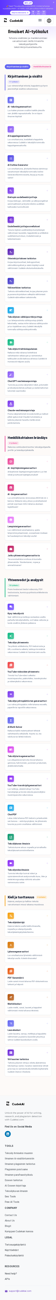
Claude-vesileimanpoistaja (21, 410)
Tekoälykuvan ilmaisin (19, 843)
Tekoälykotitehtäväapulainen (22, 349)
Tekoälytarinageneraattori (21, 756)
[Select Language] (49, 20)
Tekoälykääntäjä (16, 922)
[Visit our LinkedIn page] (8, 1134)
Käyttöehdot (12, 1250)
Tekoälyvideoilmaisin (18, 870)
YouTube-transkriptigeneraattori (25, 785)
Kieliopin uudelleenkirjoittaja (22, 197)
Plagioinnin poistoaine (16, 1169)
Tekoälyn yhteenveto (18, 642)
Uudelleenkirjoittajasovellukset (24, 226)
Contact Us (11, 1215)
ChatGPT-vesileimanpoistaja (22, 381)
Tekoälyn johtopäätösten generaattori (27, 701)
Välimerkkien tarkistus (19, 287)
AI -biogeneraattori (17, 494)
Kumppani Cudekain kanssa (19, 1231)
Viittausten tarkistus (18, 1059)
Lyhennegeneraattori (18, 951)
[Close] (53, 2)
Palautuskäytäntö (14, 1255)
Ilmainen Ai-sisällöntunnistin (19, 1158)
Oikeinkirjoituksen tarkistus (22, 258)
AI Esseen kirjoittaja (15, 1185)
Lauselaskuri (14, 1030)
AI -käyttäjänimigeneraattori (22, 468)
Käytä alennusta (19, 13)
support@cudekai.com (20, 1291)
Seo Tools (10, 1196)
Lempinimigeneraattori (19, 526)
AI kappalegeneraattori (19, 136)
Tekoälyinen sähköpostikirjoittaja (25, 317)
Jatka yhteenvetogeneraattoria (24, 555)
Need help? (11, 1273)
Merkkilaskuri (15, 1004)
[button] (17, 66)
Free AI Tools (12, 1201)
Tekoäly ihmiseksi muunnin (19, 1153)
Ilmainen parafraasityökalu (19, 1174)
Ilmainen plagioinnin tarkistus (20, 1164)
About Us (10, 1220)
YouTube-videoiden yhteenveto (23, 672)
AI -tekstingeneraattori (19, 107)
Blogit (8, 1226)
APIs (7, 1279)
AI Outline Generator (18, 165)
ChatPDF (12, 814)
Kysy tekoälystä (16, 613)
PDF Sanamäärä (16, 978)
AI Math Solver (15, 727)
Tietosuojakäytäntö (15, 1244)
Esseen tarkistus (14, 1180)
